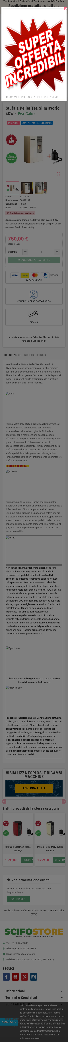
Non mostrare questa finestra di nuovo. (33, 97)
